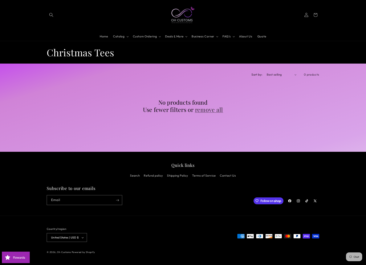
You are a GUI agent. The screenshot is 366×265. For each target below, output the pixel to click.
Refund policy (153, 175)
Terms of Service (204, 175)
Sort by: (256, 74)
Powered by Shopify (83, 252)
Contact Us (228, 175)
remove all (209, 109)
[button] (51, 14)
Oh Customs (64, 252)
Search (135, 175)
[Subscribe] (117, 200)
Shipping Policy (177, 175)
